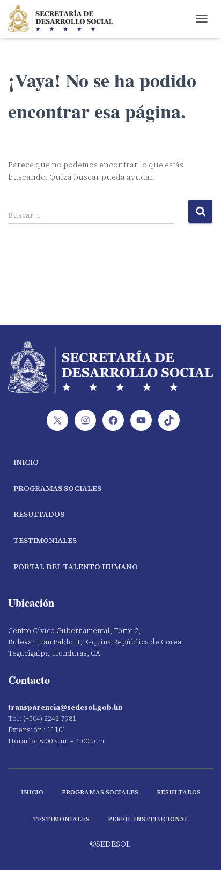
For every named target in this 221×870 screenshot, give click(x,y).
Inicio (26, 462)
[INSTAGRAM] (85, 420)
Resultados (38, 514)
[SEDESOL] (64, 18)
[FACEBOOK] (113, 420)
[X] (57, 420)
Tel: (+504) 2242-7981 (42, 718)
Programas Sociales (57, 488)
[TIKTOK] (169, 420)
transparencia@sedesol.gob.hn (65, 707)
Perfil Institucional (148, 819)
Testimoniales (45, 540)
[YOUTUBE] (141, 420)
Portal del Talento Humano (75, 566)
